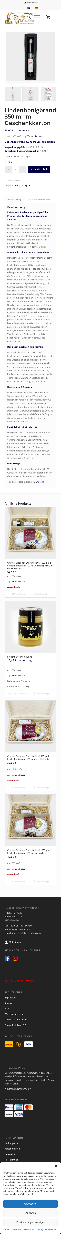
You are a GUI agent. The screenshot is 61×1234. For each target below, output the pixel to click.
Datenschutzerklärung (33, 1229)
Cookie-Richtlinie (13, 1229)
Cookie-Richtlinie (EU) (15, 1025)
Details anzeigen (42, 594)
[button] (56, 1166)
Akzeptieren (30, 1203)
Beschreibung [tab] (14, 199)
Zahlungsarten (12, 1143)
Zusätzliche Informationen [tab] (38, 199)
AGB (7, 1008)
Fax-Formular (11, 1159)
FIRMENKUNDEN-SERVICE (18, 1089)
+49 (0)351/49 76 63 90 (20, 925)
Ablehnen (30, 1212)
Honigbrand (27, 185)
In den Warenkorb (39, 169)
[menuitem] (31, 3)
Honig (18, 185)
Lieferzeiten (10, 1154)
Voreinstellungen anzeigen (30, 1222)
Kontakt (9, 1003)
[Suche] (27, 17)
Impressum (50, 1229)
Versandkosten (34, 136)
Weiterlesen (19, 594)
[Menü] (35, 17)
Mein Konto (32, 2)
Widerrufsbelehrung (15, 1014)
